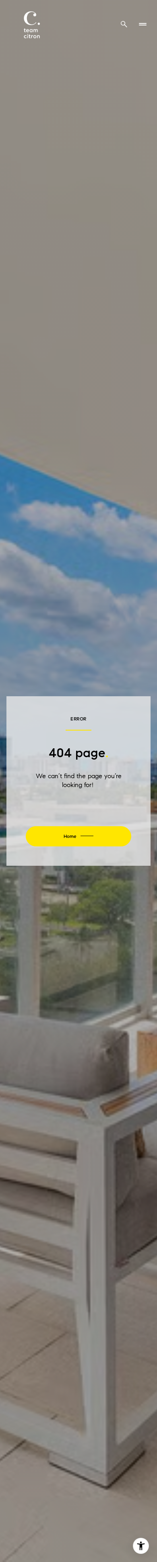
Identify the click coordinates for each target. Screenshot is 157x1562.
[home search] (124, 24)
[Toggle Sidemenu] (142, 24)
